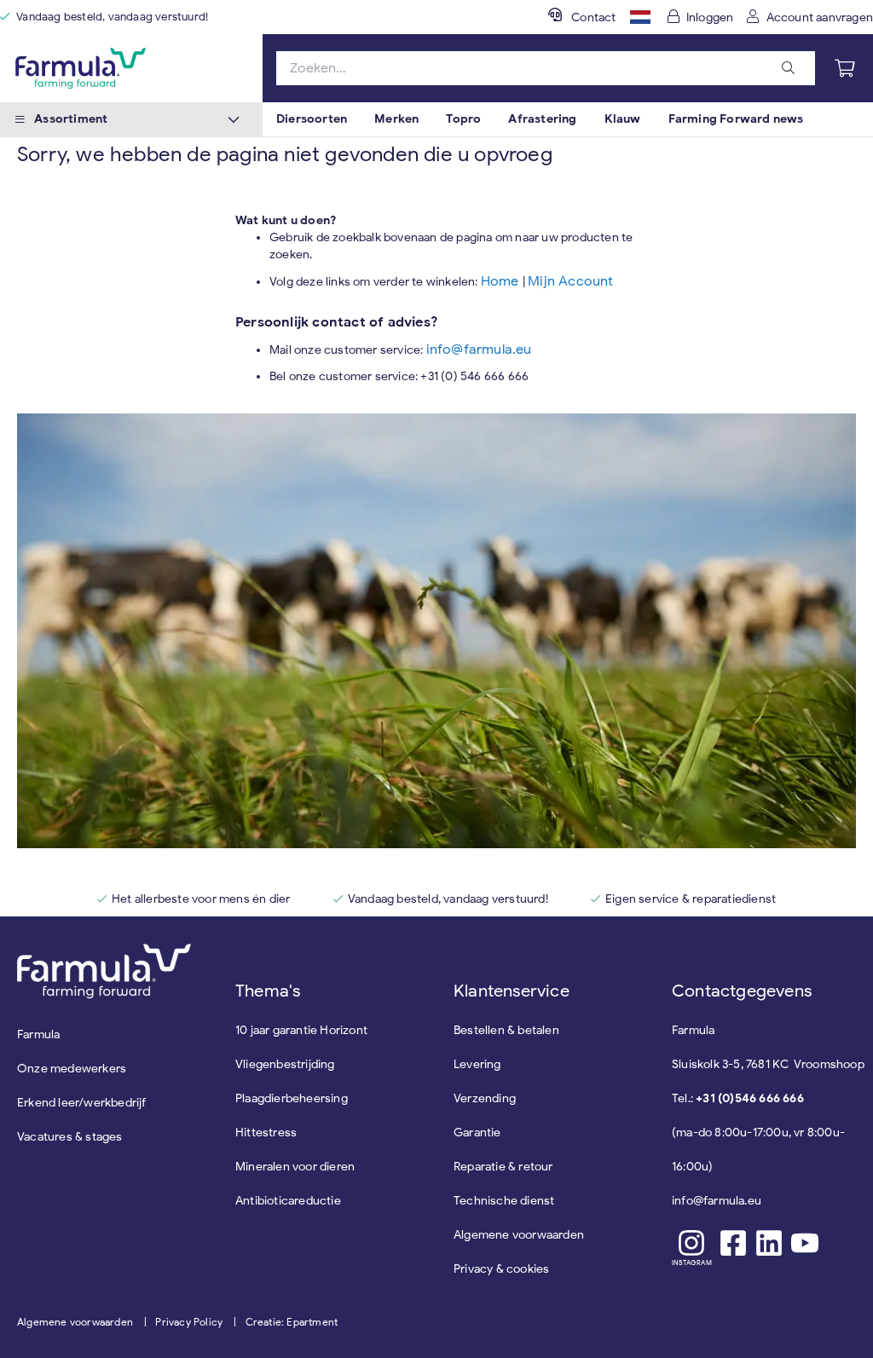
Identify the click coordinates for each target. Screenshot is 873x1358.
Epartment (312, 1321)
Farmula (38, 1034)
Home (502, 281)
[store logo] (131, 68)
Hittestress (266, 1132)
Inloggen (710, 17)
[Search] (788, 68)
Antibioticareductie (288, 1200)
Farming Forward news (736, 119)
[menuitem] (312, 119)
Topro (463, 119)
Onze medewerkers (71, 1068)
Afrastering (542, 119)
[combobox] (545, 68)
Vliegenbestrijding (285, 1064)
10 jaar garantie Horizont (301, 1030)
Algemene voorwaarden (75, 1321)
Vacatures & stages (70, 1137)
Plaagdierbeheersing (291, 1098)
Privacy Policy (189, 1321)
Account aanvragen (819, 17)
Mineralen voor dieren (295, 1166)
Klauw (622, 119)
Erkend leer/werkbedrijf (82, 1102)
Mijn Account (570, 281)
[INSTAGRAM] (692, 1242)
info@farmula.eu (479, 349)
